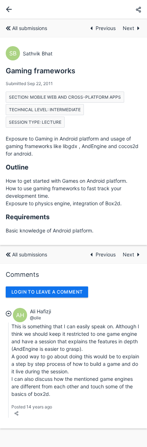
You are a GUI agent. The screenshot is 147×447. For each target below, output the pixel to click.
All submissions (29, 28)
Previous (106, 28)
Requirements (28, 217)
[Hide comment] (8, 314)
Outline (17, 167)
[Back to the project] (7, 9)
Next (128, 28)
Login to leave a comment (46, 292)
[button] (138, 9)
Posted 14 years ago (31, 406)
